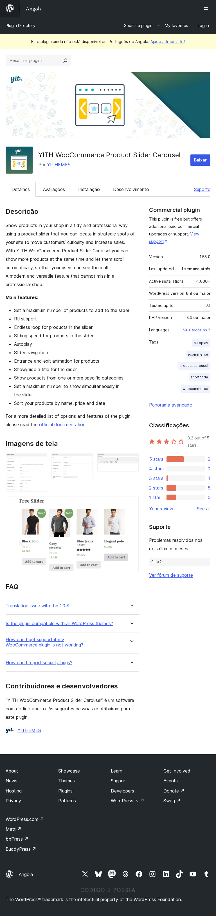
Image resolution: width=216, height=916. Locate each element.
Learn (116, 771)
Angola (26, 874)
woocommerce (195, 389)
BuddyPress (21, 849)
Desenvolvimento (131, 189)
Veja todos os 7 (196, 330)
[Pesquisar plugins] (65, 60)
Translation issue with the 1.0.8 (37, 606)
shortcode (199, 377)
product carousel (193, 365)
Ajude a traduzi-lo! (167, 41)
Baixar (200, 160)
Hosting (14, 791)
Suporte (202, 189)
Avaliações (54, 189)
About (12, 771)
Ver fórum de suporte (171, 575)
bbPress (17, 839)
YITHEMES (59, 164)
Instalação (89, 189)
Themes (66, 780)
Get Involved (176, 771)
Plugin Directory (20, 25)
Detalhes (21, 189)
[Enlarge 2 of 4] (85, 461)
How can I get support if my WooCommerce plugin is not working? (44, 642)
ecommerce (198, 354)
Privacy (13, 800)
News (11, 780)
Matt (13, 829)
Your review (161, 508)
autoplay (201, 343)
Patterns (67, 800)
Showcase (69, 771)
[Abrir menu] (207, 8)
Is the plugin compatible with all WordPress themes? (59, 623)
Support (119, 780)
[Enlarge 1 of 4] (39, 461)
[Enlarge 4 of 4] (131, 504)
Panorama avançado (170, 405)
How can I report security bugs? (39, 662)
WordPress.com (25, 819)
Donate (173, 791)
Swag (172, 800)
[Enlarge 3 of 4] (131, 461)
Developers (122, 791)
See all (203, 508)
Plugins (65, 791)
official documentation (62, 424)
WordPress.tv (127, 800)
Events (170, 780)
